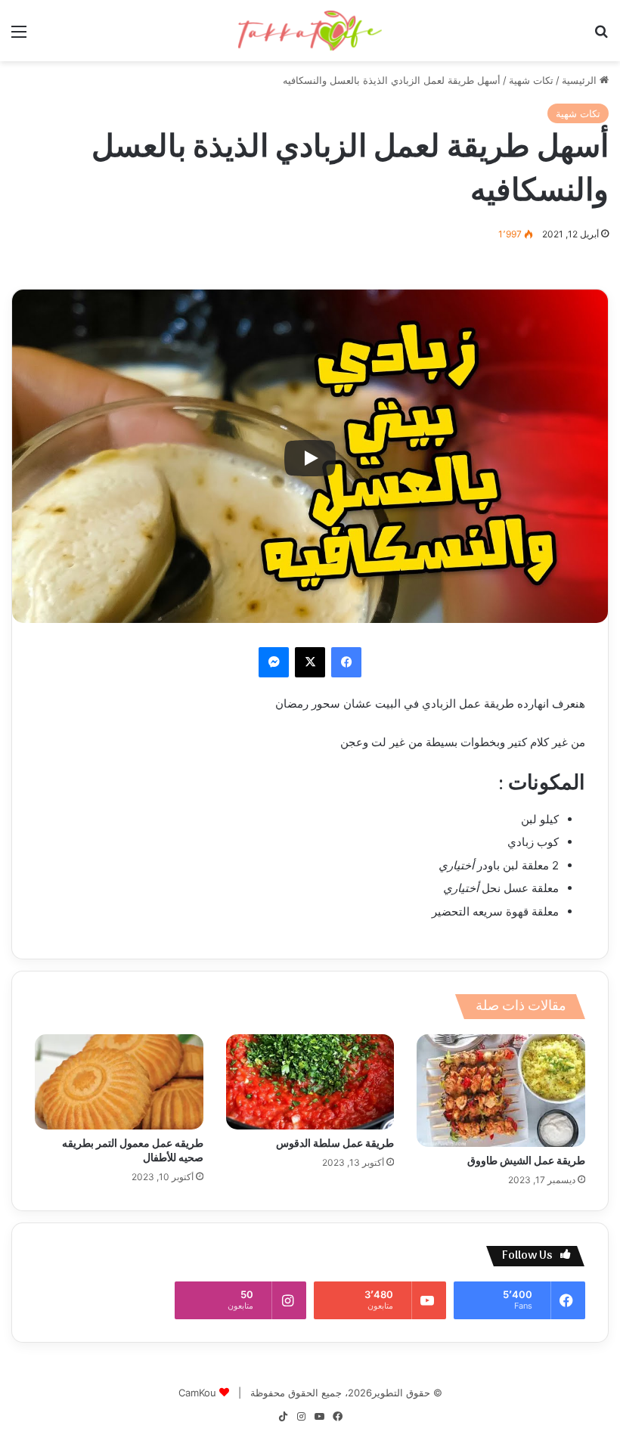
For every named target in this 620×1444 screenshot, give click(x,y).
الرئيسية (581, 80)
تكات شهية (531, 80)
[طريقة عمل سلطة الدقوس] (310, 1081)
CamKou (197, 1393)
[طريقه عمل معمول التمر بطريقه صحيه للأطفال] (119, 1081)
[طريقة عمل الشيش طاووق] (501, 1090)
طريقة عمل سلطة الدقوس (335, 1144)
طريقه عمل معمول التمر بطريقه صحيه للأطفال (132, 1151)
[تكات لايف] (310, 31)
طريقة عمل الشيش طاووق (526, 1161)
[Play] (310, 458)
